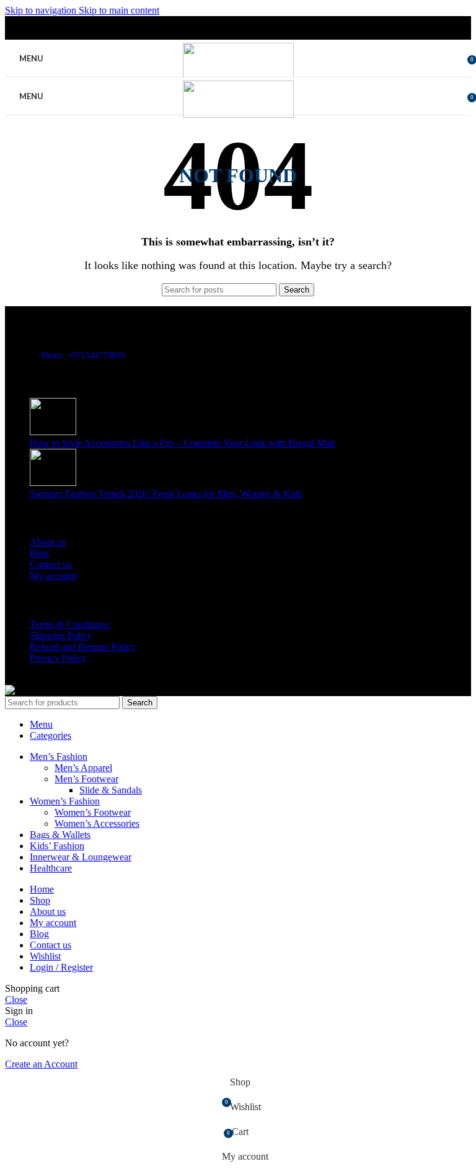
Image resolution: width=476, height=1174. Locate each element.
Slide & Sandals (110, 790)
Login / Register (61, 967)
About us (48, 542)
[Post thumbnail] (53, 431)
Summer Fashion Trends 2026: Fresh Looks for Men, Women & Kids (166, 493)
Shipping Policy (61, 635)
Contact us (50, 564)
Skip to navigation (42, 10)
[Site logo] (238, 76)
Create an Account (41, 1064)
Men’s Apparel (83, 767)
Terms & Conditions (69, 624)
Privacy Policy (58, 658)
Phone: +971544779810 (83, 355)
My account (53, 575)
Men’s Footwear (86, 779)
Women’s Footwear (93, 812)
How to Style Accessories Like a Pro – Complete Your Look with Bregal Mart (182, 443)
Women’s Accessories (97, 823)
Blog (39, 553)
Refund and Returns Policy (83, 647)
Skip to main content (119, 10)
